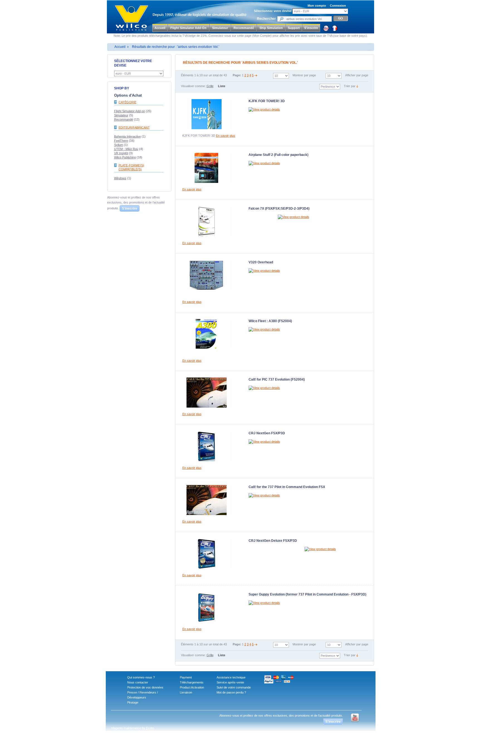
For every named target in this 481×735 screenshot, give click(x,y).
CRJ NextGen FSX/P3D (267, 433)
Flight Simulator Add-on (129, 111)
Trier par (349, 86)
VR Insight (121, 153)
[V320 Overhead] (206, 275)
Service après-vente (230, 682)
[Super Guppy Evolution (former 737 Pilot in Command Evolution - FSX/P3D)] (206, 607)
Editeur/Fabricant (134, 127)
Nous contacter (137, 682)
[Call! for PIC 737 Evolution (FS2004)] (206, 393)
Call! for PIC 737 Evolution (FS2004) (277, 379)
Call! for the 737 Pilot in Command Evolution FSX (287, 487)
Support (294, 28)
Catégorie (127, 102)
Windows (120, 178)
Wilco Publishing (125, 157)
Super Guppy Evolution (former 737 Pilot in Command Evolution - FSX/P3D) (307, 594)
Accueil (159, 28)
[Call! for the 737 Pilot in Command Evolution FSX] (206, 500)
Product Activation (192, 687)
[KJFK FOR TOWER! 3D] (206, 114)
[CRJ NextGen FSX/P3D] (206, 446)
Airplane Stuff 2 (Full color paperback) (278, 155)
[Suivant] (255, 75)
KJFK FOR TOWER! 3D (267, 101)
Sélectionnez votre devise (272, 11)
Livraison (186, 692)
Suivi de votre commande (234, 687)
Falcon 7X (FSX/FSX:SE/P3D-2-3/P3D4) (279, 208)
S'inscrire (311, 28)
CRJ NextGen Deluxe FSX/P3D (273, 541)
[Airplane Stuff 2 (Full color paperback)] (206, 168)
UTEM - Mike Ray (126, 149)
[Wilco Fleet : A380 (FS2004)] (206, 334)
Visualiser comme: (193, 86)
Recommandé (123, 119)
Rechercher (266, 19)
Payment (186, 677)
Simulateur (121, 115)
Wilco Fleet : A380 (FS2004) (270, 321)
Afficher (350, 75)
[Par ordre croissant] (357, 86)
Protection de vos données (145, 687)
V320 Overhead (261, 262)
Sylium (118, 144)
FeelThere (121, 140)
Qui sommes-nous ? (141, 677)
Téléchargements (191, 682)
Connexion (338, 5)
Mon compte (317, 5)
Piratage (132, 702)
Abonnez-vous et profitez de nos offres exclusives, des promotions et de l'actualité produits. (136, 203)
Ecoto (150, 728)
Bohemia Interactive (127, 136)
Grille (210, 86)
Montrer (298, 75)
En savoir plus (225, 135)
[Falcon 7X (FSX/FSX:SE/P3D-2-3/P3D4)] (206, 222)
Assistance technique (231, 677)
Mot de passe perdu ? (231, 692)
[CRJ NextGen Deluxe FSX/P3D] (206, 554)
